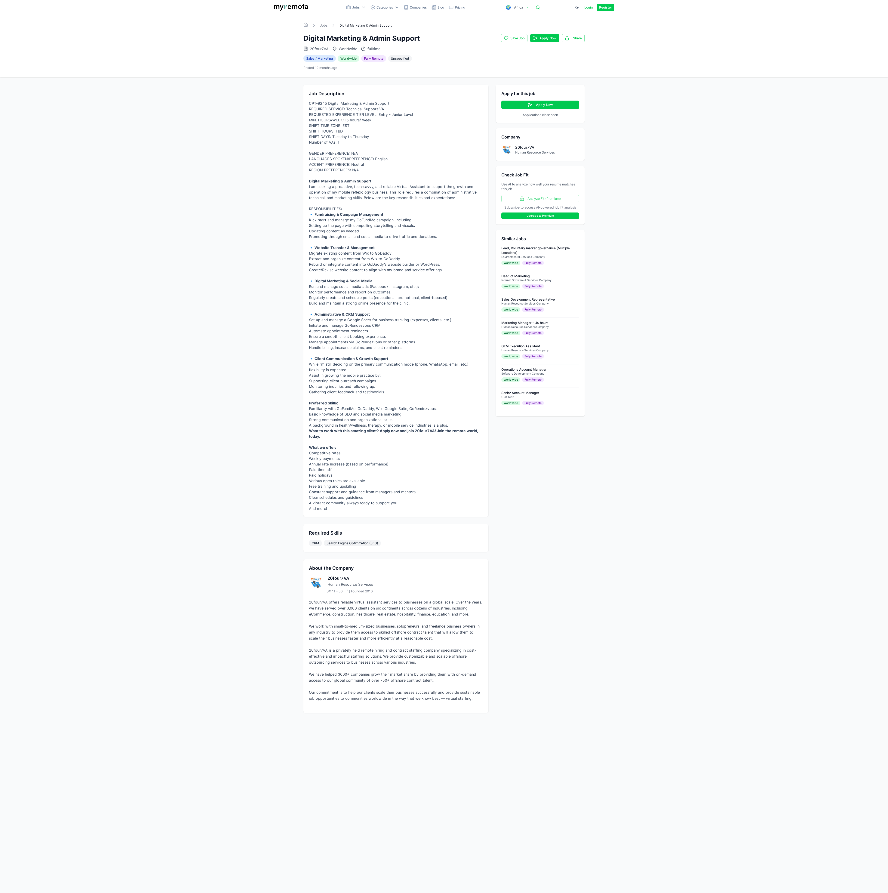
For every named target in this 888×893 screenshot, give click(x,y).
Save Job (517, 38)
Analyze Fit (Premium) (544, 198)
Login (588, 7)
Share (577, 38)
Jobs (323, 25)
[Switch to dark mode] (577, 7)
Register (605, 7)
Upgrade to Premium (540, 215)
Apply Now (548, 38)
